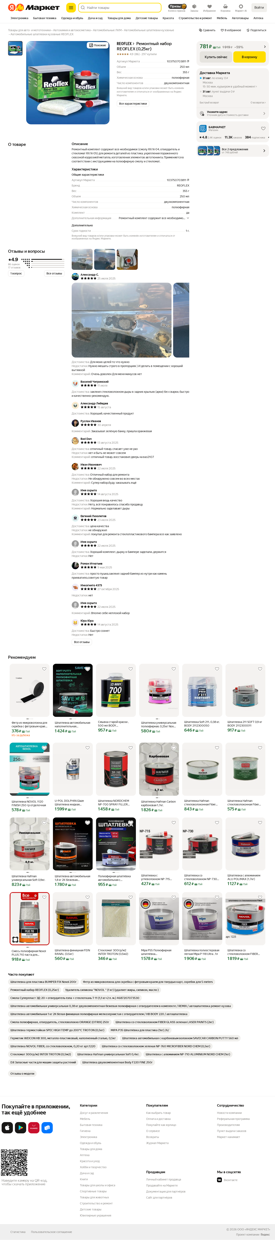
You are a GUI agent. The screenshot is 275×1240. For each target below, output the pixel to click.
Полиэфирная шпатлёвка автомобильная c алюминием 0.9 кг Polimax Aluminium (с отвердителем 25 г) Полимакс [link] (115, 878)
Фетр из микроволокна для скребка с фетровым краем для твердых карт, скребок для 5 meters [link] (29, 724)
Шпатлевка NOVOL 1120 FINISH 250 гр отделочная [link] (29, 803)
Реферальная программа (233, 1118)
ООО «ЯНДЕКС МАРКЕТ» (253, 1229)
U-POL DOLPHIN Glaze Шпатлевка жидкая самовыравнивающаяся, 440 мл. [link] (70, 802)
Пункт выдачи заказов (231, 1131)
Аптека (84, 1155)
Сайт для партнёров (159, 1197)
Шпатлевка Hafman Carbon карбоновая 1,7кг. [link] (158, 803)
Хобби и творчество (93, 1167)
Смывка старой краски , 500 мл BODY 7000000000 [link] (113, 723)
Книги (84, 1179)
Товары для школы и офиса (97, 1185)
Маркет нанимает (228, 1137)
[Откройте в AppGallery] (33, 1132)
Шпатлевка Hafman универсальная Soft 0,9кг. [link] (28, 878)
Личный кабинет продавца (163, 1179)
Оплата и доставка (158, 1118)
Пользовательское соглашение (51, 1232)
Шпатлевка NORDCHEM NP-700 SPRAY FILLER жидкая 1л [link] (113, 802)
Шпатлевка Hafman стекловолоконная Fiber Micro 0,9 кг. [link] (200, 802)
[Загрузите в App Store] (7, 1132)
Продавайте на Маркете (162, 1185)
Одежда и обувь (90, 1143)
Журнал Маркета (157, 1143)
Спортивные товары (93, 1191)
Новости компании (229, 1112)
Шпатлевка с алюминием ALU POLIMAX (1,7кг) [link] (243, 877)
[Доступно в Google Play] (20, 1132)
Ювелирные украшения (95, 1215)
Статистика (17, 1232)
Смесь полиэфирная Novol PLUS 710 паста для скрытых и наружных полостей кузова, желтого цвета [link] (29, 953)
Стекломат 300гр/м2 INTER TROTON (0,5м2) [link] (113, 952)
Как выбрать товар (158, 1112)
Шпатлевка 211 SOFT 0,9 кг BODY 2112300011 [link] (244, 723)
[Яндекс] (265, 1234)
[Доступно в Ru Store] (47, 1132)
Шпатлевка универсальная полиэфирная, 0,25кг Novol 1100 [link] (158, 724)
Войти (259, 7)
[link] (43, 982)
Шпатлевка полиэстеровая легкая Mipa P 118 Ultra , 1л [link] (201, 952)
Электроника (88, 1137)
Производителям (228, 1125)
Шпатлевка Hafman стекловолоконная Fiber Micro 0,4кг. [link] (243, 802)
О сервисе (153, 1131)
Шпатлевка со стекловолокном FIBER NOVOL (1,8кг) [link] (242, 952)
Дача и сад (87, 1173)
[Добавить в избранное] (44, 669)
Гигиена (85, 1131)
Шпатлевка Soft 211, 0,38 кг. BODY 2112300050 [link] (202, 723)
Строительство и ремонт (96, 1203)
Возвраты (152, 1137)
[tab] (19, 18)
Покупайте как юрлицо (161, 1125)
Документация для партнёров (166, 1191)
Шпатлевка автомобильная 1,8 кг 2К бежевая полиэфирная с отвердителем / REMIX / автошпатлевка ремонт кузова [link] (72, 878)
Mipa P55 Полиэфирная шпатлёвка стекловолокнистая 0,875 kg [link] (158, 952)
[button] (133, 103)
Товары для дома (91, 1149)
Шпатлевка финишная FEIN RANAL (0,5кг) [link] (72, 952)
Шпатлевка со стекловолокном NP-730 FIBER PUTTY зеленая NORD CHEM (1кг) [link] (200, 877)
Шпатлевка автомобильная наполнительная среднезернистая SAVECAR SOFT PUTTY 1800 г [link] (72, 724)
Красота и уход (90, 1161)
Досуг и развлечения (94, 1112)
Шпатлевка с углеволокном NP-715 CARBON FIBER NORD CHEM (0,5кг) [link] (155, 877)
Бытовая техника (91, 1125)
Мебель (85, 1118)
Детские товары (90, 1209)
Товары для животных (94, 1197)
